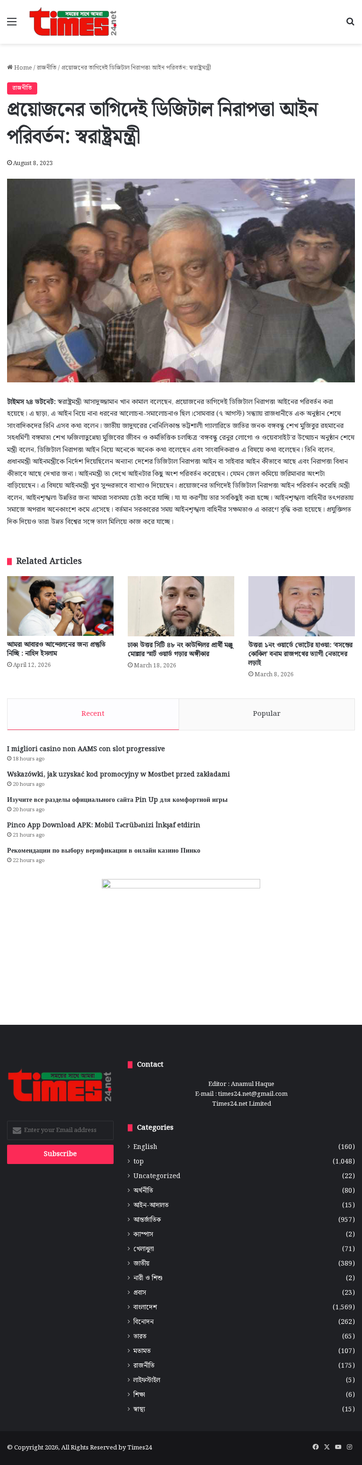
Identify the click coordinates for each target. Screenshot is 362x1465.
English (145, 1147)
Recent (93, 714)
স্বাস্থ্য (139, 1410)
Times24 (139, 1448)
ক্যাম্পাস (143, 1235)
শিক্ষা (139, 1395)
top (138, 1162)
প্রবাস (139, 1293)
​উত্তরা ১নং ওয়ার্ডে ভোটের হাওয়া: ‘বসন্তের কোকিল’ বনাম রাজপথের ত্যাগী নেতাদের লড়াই (300, 654)
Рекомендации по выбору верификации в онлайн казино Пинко (103, 851)
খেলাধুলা (143, 1249)
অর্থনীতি (143, 1191)
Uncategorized (157, 1176)
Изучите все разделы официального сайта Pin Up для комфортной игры (117, 800)
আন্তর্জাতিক (147, 1220)
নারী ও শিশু (148, 1278)
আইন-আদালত (151, 1206)
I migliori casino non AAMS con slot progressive (86, 749)
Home (22, 68)
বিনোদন (143, 1322)
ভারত (140, 1337)
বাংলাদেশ (145, 1308)
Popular (266, 714)
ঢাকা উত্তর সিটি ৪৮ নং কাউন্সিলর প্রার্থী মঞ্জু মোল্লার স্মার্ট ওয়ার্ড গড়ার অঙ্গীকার (180, 649)
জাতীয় (141, 1264)
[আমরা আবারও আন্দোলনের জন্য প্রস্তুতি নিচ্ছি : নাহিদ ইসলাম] (60, 606)
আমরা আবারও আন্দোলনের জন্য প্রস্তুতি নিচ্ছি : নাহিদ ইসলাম (56, 649)
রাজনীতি (47, 68)
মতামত (142, 1351)
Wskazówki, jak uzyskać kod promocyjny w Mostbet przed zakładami (118, 774)
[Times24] (73, 22)
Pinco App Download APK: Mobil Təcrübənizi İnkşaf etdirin (103, 825)
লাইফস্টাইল (146, 1381)
